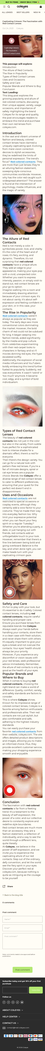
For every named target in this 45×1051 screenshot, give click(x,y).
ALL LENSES (7, 12)
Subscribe (36, 990)
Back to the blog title (13, 895)
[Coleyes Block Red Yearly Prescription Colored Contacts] (22, 579)
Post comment (22, 970)
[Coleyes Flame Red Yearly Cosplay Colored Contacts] (22, 214)
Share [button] (10, 886)
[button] (4, 6)
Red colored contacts (23, 161)
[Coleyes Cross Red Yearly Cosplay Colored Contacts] (22, 406)
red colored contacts (24, 731)
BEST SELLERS (23, 12)
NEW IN (37, 12)
